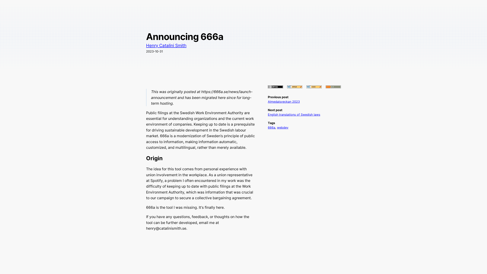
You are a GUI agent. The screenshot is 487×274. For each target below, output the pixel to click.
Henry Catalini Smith (166, 45)
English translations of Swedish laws (294, 114)
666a (271, 127)
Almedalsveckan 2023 (284, 102)
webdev (282, 127)
